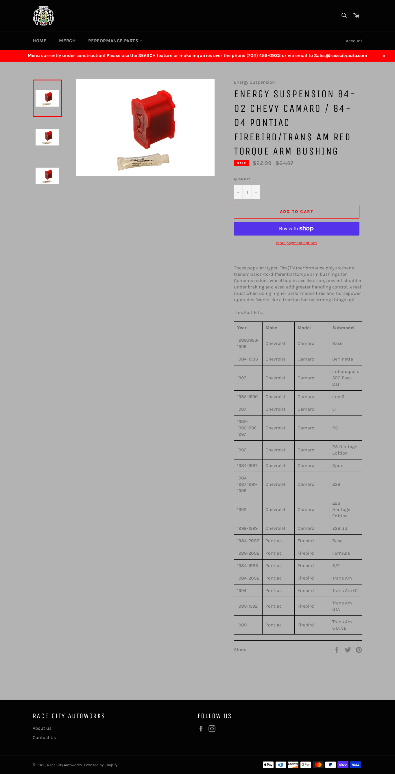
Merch (67, 40)
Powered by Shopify (100, 765)
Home (39, 40)
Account (354, 40)
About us (42, 728)
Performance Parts (114, 40)
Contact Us (44, 737)
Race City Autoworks (65, 765)
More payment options (296, 242)
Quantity (242, 179)
